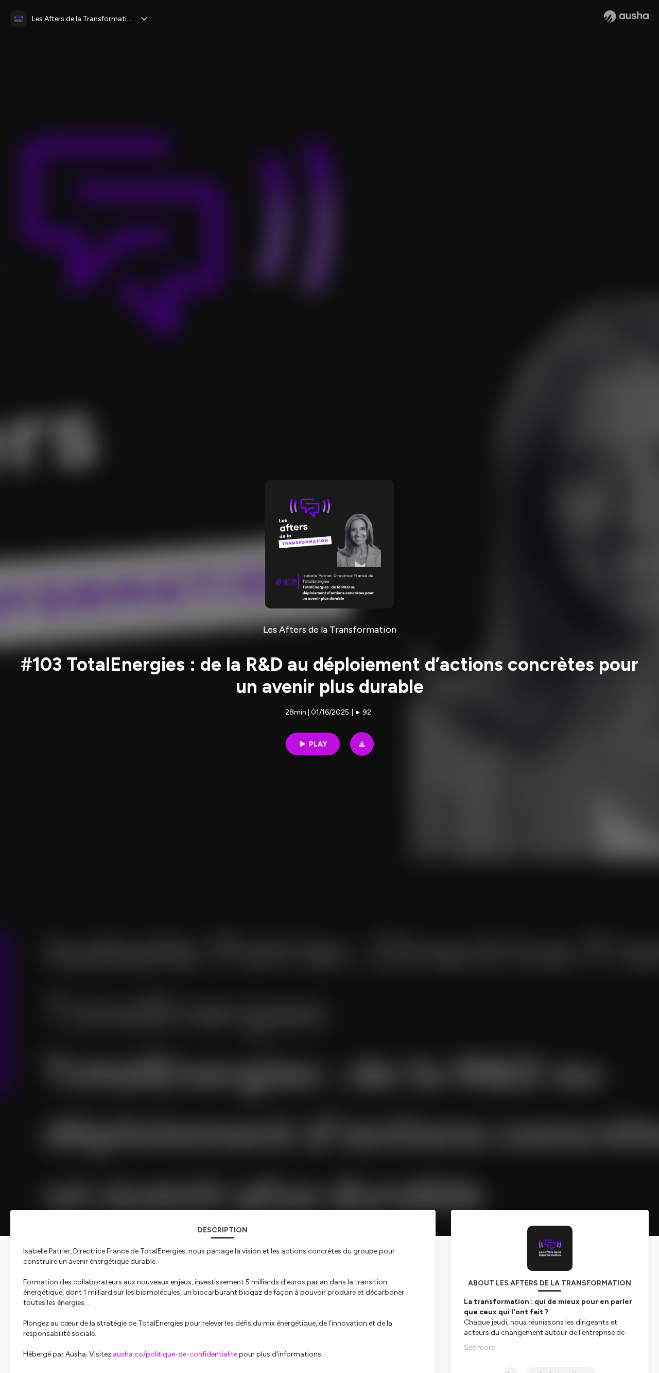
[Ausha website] (626, 16)
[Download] (362, 744)
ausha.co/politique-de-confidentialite (175, 1354)
